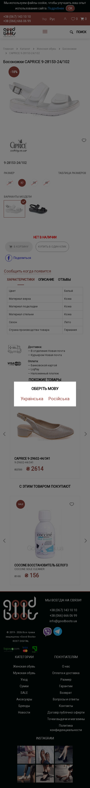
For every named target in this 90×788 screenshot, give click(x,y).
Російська (58, 398)
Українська (32, 398)
